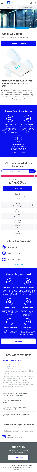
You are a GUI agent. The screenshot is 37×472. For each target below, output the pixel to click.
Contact (22, 469)
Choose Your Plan (18, 43)
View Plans (18, 341)
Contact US (18, 457)
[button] (33, 205)
